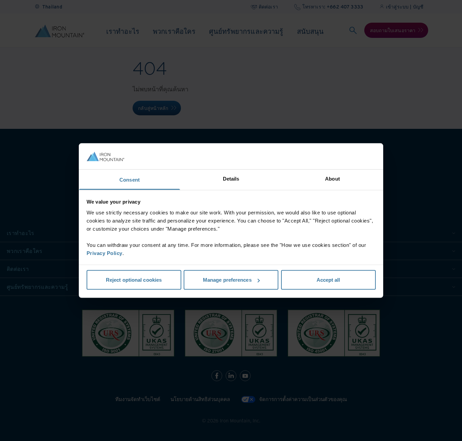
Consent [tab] (129, 179)
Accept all (328, 280)
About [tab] (332, 178)
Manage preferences (227, 280)
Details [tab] (231, 178)
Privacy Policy (104, 253)
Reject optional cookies (134, 280)
